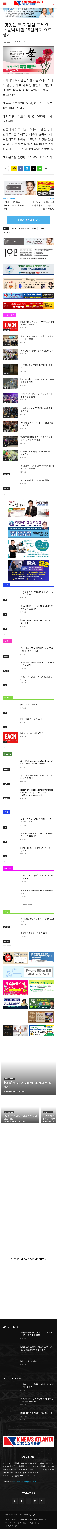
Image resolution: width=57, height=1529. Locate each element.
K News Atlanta (23, 42)
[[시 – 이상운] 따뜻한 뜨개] (10, 723)
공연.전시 (7, 416)
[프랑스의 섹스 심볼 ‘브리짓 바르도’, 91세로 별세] (10, 879)
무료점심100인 (24, 229)
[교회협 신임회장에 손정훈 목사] (10, 937)
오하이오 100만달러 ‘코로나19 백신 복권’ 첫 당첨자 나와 (14, 205)
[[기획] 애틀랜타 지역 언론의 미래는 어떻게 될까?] (10, 624)
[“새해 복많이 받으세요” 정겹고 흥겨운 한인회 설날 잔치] (10, 398)
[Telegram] (27, 168)
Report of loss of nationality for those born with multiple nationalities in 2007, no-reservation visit (36, 792)
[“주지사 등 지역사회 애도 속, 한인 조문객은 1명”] (10, 426)
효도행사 (7, 232)
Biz (5, 445)
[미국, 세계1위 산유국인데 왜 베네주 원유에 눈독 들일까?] (10, 610)
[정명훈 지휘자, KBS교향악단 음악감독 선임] (10, 894)
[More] (46, 168)
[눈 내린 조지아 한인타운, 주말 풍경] (10, 484)
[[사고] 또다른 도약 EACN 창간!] (10, 737)
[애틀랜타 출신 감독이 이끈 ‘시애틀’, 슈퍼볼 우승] (10, 455)
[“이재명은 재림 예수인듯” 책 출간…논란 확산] (10, 922)
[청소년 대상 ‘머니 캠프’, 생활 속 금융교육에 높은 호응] (10, 340)
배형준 (34, 229)
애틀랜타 (6, 330)
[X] (33, 168)
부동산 (6, 656)
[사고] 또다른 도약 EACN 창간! (33, 733)
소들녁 (41, 229)
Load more (27, 905)
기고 (5, 713)
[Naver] (39, 168)
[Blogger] (15, 1501)
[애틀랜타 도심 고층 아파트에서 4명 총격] (10, 369)
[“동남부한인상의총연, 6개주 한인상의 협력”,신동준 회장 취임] (10, 441)
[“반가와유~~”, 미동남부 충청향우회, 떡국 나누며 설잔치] (10, 470)
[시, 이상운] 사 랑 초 (28, 704)
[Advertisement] (28, 1169)
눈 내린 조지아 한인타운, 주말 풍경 (35, 480)
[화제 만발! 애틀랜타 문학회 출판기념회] (10, 354)
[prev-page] (4, 494)
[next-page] (9, 494)
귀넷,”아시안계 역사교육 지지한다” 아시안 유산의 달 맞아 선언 (43, 205)
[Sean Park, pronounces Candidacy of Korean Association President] (10, 765)
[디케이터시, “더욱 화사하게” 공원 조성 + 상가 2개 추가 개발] (10, 652)
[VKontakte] (42, 1501)
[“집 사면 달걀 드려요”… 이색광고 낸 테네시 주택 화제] (10, 779)
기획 (5, 600)
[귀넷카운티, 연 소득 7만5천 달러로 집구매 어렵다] (10, 681)
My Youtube (9, 1079)
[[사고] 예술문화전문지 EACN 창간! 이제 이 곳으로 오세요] (10, 326)
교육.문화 (7, 344)
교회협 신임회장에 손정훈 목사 (33, 933)
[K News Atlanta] (13, 42)
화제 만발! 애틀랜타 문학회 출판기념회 (37, 350)
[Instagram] (35, 1501)
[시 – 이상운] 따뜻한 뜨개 (31, 719)
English (6, 769)
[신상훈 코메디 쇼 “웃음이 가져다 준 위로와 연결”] (10, 412)
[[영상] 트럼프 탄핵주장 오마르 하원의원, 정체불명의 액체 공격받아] (10, 1351)
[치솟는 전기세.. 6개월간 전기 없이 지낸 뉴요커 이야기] (10, 595)
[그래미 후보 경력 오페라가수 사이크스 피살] (20, 1109)
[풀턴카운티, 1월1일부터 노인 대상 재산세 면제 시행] (10, 666)
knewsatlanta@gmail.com (24, 1481)
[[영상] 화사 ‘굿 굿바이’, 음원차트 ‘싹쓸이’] (28, 1067)
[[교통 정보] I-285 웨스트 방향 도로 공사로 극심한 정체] (10, 383)
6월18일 (13, 229)
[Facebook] (20, 168)
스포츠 (6, 460)
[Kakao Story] (14, 168)
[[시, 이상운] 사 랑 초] (10, 708)
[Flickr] (28, 1501)
